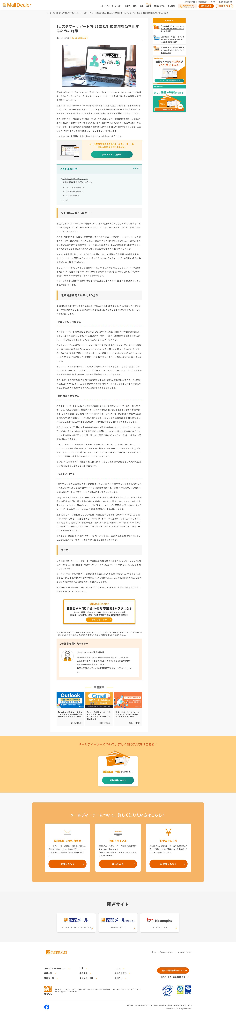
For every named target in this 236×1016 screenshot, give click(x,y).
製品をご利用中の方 (225, 2)
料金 (135, 6)
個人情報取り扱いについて (143, 1005)
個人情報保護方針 (160, 1005)
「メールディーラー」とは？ (111, 6)
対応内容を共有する (75, 191)
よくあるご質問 (189, 2)
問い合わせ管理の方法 (114, 13)
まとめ (65, 200)
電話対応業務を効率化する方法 (77, 182)
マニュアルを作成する (75, 187)
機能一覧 (48, 973)
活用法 (127, 6)
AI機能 (148, 6)
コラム (213, 2)
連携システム (159, 6)
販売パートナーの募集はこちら (173, 977)
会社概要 (130, 1005)
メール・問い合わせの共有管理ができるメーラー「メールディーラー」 (70, 13)
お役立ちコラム (100, 13)
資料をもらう (206, 6)
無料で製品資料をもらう (173, 970)
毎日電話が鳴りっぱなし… (75, 178)
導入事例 (171, 6)
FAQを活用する (73, 195)
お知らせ (119, 978)
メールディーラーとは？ (55, 968)
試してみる (118, 863)
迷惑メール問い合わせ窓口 (176, 1005)
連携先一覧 (49, 978)
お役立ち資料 (202, 2)
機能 (141, 6)
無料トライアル (224, 6)
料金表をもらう (168, 863)
